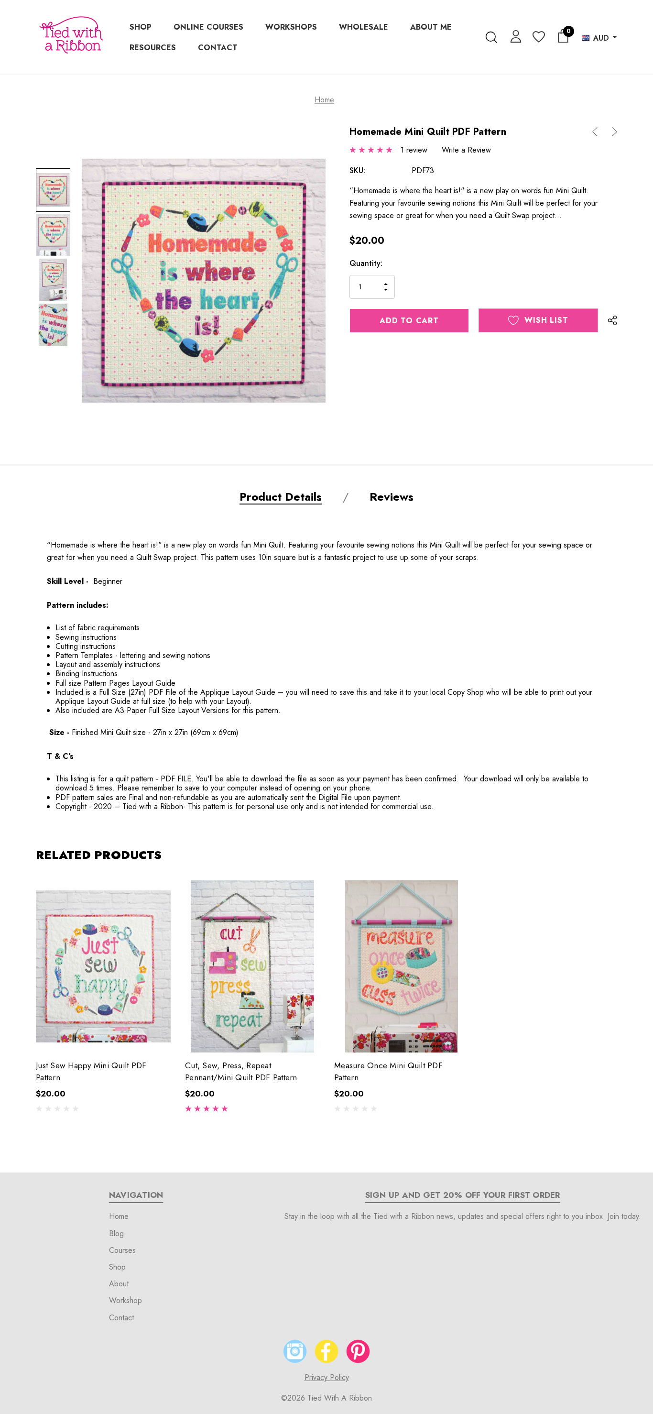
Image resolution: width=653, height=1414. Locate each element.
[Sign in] (514, 35)
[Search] (491, 37)
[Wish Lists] (538, 37)
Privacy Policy (327, 1377)
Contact (121, 1317)
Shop (117, 1266)
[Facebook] (326, 1351)
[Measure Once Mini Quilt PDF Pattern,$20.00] (401, 966)
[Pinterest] (358, 1351)
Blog (116, 1233)
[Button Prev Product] (598, 131)
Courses (122, 1250)
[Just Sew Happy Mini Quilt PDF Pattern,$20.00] (103, 966)
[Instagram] (295, 1351)
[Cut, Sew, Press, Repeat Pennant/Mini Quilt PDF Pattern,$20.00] (252, 966)
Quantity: (365, 263)
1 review (414, 149)
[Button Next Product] (611, 131)
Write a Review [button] (466, 149)
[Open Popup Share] (612, 320)
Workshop (125, 1300)
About (119, 1283)
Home (119, 1216)
